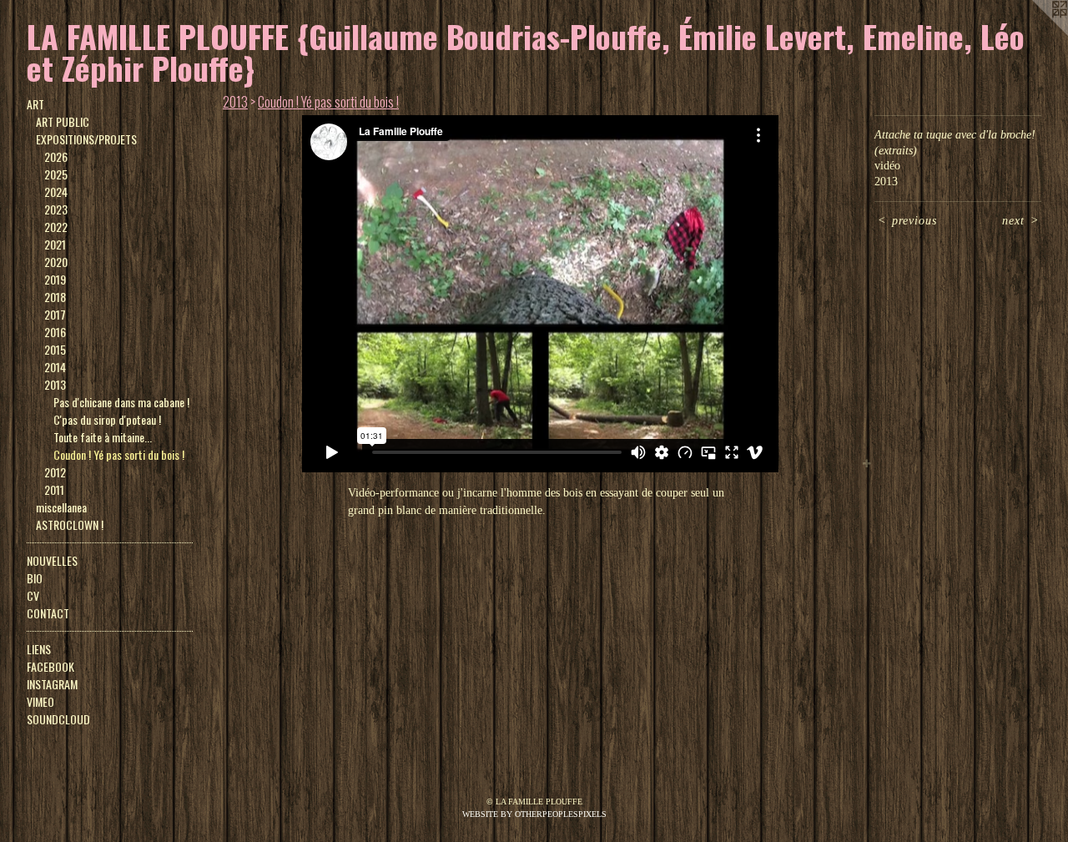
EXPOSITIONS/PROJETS (86, 139)
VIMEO (40, 701)
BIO (35, 578)
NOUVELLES (52, 560)
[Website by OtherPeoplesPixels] (1034, 33)
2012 (55, 472)
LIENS (39, 649)
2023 (56, 209)
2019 (55, 279)
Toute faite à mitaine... (102, 437)
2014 (55, 367)
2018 (55, 296)
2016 (55, 331)
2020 (56, 261)
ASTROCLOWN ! (69, 524)
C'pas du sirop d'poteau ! (107, 419)
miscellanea (61, 507)
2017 (55, 314)
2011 (54, 489)
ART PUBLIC (62, 121)
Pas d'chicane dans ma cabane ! (121, 402)
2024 (56, 191)
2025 (56, 174)
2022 (56, 226)
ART (35, 104)
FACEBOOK (50, 666)
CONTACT (48, 613)
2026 (56, 156)
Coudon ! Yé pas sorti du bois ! (118, 454)
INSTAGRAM (52, 684)
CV (33, 595)
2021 (55, 244)
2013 (55, 384)
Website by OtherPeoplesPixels (534, 814)
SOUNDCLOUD (58, 719)
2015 (55, 349)
